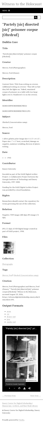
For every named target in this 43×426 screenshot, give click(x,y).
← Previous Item (9, 395)
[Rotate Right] (13, 331)
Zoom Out (14, 388)
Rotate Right (19, 388)
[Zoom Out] (9, 331)
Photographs (7, 264)
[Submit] (35, 17)
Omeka (21, 420)
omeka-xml (11, 322)
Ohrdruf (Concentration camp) (26, 275)
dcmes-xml (11, 317)
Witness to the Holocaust (22, 4)
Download (24, 388)
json (8, 319)
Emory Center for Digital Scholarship (17, 403)
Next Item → (35, 395)
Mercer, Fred (7, 275)
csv (8, 314)
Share (29, 388)
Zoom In (9, 388)
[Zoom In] (5, 331)
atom (9, 311)
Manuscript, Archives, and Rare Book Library (20, 406)
